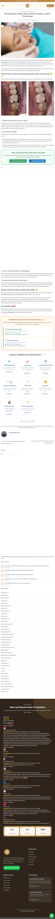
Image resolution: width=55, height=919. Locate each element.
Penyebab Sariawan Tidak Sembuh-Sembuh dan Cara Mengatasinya (20, 578)
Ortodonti (3, 660)
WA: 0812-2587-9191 (34, 886)
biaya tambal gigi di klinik (40, 426)
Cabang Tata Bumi (7, 887)
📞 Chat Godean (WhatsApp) (37, 161)
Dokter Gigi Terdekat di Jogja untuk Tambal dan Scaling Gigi (18, 570)
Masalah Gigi (4, 650)
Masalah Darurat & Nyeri (7, 647)
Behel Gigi (3, 595)
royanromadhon (34, 20)
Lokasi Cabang (6, 885)
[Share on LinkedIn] (33, 421)
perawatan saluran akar (12, 299)
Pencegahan (4, 663)
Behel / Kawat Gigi (33, 856)
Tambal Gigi (4, 676)
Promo (2, 668)
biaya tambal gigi (31, 426)
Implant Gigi (31, 864)
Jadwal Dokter (6, 882)
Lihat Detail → (9, 371)
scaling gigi (15, 310)
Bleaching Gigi (4, 598)
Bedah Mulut (4, 592)
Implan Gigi (3, 626)
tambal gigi (25, 427)
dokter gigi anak (34, 145)
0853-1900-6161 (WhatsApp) (13, 344)
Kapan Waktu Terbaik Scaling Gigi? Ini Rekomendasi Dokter (18, 574)
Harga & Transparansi (6, 624)
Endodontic (3, 613)
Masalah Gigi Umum (6, 652)
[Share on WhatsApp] (21, 421)
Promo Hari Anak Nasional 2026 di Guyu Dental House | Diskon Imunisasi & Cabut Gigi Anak (26, 565)
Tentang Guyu (6, 877)
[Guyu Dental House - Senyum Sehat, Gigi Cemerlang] (27, 5)
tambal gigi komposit (32, 427)
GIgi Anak (3, 616)
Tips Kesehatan (4, 681)
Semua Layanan (6, 880)
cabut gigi (3, 600)
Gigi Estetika (4, 618)
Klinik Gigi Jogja (5, 642)
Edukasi (3, 608)
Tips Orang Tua (4, 689)
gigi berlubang (39, 60)
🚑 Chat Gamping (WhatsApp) (18, 161)
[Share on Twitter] (26, 421)
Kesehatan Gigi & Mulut (6, 634)
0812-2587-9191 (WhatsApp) (13, 332)
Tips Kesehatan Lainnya (7, 686)
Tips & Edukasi (4, 678)
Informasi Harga (24, 11)
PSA (2, 670)
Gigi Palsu (3, 621)
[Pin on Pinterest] (31, 421)
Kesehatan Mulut (5, 639)
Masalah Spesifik (5, 657)
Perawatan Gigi (31, 11)
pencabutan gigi (24, 301)
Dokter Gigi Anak (5, 605)
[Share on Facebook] (24, 421)
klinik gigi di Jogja (46, 283)
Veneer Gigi (4, 691)
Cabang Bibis (6, 890)
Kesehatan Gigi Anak (6, 637)
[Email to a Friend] (29, 421)
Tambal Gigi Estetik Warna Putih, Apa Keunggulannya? (17, 583)
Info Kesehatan (4, 629)
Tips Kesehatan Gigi (6, 684)
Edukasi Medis (4, 611)
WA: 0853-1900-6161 (34, 899)
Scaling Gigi (4, 673)
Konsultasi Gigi (4, 644)
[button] (3, 5)
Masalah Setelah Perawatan (7, 655)
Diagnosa (3, 603)
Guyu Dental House (7, 68)
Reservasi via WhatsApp (12, 867)
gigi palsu (48, 301)
